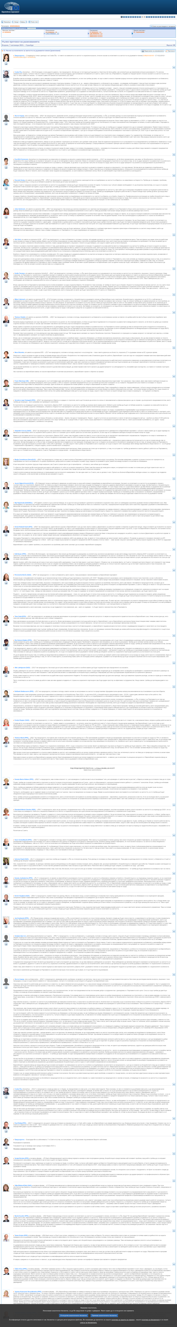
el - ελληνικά (135, 17)
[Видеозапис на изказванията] (6, 64)
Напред (22, 22)
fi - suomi (172, 17)
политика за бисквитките (151, 1320)
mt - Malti (156, 17)
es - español (124, 17)
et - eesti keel (133, 17)
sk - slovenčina (167, 17)
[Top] (174, 68)
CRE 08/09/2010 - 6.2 (96, 33)
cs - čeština (126, 17)
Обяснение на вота (96, 35)
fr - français (140, 17)
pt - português (163, 17)
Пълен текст (34, 22)
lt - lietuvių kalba (151, 17)
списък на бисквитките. (88, 1323)
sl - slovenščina (170, 17)
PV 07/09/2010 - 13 (51, 32)
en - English (138, 17)
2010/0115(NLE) (15, 26)
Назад (16, 22)
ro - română (165, 17)
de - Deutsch (131, 17)
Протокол (171, 51)
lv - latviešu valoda (149, 17)
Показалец (7, 22)
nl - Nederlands (158, 17)
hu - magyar (154, 17)
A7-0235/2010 (7, 32)
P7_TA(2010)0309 (139, 32)
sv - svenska (174, 17)
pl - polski (160, 17)
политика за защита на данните (122, 1320)
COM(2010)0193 (148, 55)
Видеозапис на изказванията (154, 51)
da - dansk (128, 17)
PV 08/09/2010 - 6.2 (95, 32)
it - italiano (147, 17)
